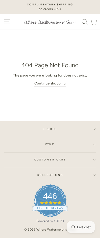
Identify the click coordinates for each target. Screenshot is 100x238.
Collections (50, 175)
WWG (50, 144)
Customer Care (50, 159)
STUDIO (50, 129)
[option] (50, 7)
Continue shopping (50, 83)
